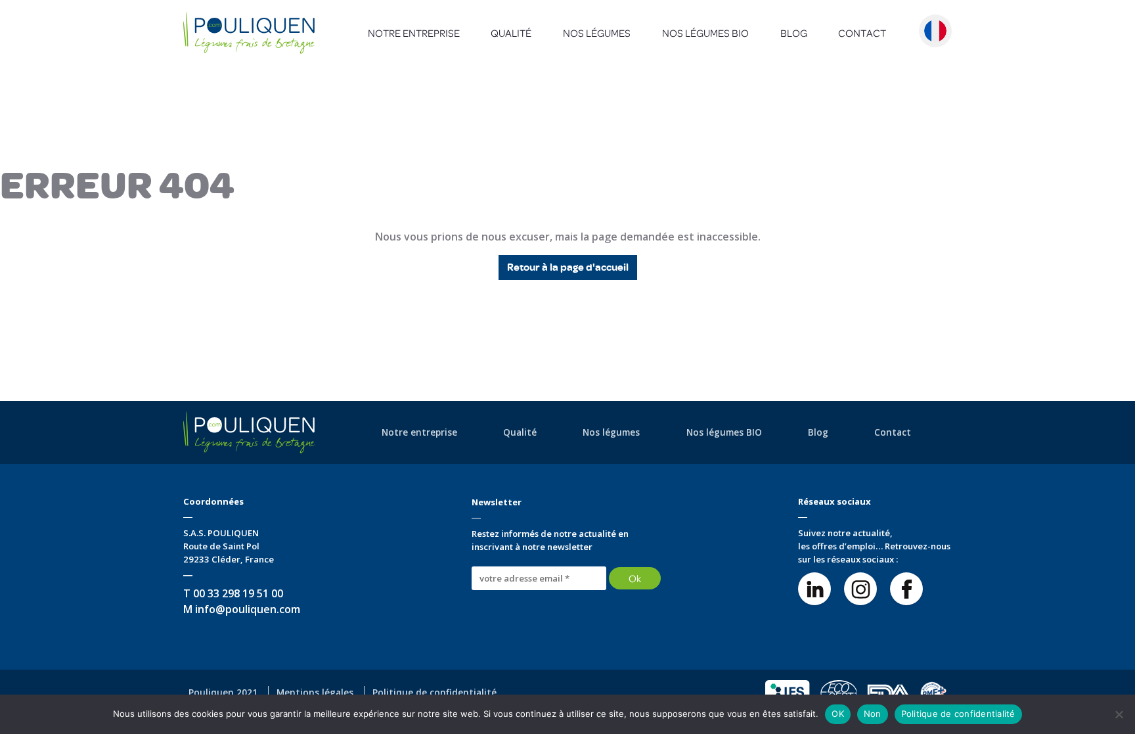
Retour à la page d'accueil (568, 267)
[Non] (1118, 714)
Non (872, 713)
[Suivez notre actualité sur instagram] (860, 588)
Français (935, 31)
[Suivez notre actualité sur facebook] (906, 588)
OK (838, 713)
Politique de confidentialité (958, 713)
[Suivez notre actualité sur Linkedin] (814, 588)
